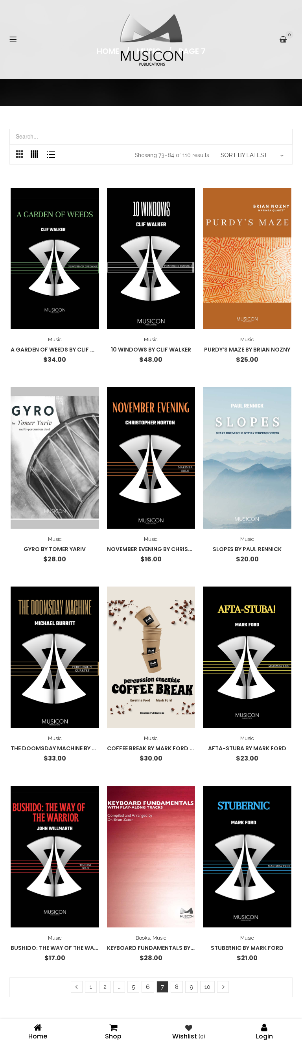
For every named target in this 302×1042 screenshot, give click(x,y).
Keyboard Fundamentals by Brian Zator (167, 948)
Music (55, 339)
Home (37, 1035)
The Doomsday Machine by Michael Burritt (75, 748)
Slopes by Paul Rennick (247, 549)
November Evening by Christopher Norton (171, 549)
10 (207, 986)
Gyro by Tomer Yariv (55, 549)
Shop (113, 1035)
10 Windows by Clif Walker (151, 350)
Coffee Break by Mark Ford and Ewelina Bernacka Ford (190, 748)
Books (143, 938)
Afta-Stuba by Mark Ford (247, 748)
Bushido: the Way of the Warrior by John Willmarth (90, 948)
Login (264, 1035)
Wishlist (188, 1035)
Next (223, 987)
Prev (77, 987)
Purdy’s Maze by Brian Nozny (247, 350)
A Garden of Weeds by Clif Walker (61, 350)
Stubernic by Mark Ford (247, 948)
